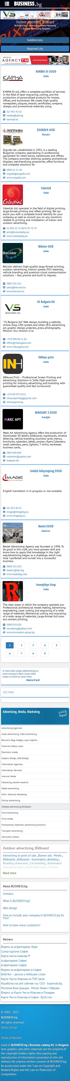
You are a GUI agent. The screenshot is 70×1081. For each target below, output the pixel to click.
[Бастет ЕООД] (13, 533)
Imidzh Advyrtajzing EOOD (46, 471)
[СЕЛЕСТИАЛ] (13, 195)
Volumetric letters (10, 836)
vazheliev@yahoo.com (18, 456)
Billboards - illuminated (31, 859)
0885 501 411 (13, 283)
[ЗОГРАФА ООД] (13, 137)
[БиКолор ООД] (13, 253)
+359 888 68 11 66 (16, 339)
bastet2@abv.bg (15, 570)
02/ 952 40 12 (14, 508)
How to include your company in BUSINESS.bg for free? (33, 916)
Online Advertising (11, 800)
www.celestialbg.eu (17, 236)
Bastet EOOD (45, 526)
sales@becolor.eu (16, 287)
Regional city (35, 48)
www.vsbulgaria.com (17, 346)
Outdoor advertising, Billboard (16, 806)
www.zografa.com (16, 177)
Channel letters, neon (12, 746)
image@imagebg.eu (17, 512)
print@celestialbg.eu (17, 232)
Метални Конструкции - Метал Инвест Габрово (30, 988)
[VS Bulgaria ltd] (13, 309)
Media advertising (10, 788)
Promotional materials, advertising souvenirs (24, 824)
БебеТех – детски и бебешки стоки (23, 974)
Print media (7, 818)
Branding (53, 859)
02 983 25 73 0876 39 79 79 (21, 228)
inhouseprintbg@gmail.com (21, 398)
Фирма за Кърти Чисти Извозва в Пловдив (27, 992)
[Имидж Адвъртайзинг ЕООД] (13, 478)
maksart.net (12, 460)
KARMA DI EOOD (46, 71)
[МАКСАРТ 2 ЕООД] (13, 420)
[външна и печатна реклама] (35, 60)
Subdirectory (35, 40)
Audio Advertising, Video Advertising (19, 734)
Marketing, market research (15, 782)
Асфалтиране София (13, 960)
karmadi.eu (12, 119)
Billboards (9, 859)
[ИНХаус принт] (13, 364)
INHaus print (46, 357)
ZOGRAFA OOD (46, 130)
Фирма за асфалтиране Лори (19, 947)
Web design (10, 908)
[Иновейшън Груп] (13, 592)
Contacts (8, 893)
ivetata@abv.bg (14, 115)
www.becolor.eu (15, 291)
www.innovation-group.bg (20, 632)
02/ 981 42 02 (14, 111)
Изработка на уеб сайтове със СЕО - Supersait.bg (31, 983)
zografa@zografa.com (18, 173)
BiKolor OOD (45, 246)
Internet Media (9, 776)
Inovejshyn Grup (46, 584)
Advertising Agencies (12, 728)
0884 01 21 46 (14, 170)
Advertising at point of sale (19, 855)
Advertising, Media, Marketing (21, 712)
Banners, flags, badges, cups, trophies (19, 740)
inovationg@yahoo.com (19, 628)
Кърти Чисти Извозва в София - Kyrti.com (26, 997)
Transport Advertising (12, 830)
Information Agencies (12, 764)
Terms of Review (11, 1038)
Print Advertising (10, 812)
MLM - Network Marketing (14, 794)
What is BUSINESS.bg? (16, 901)
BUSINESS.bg (9, 1017)
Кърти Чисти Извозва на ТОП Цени (23, 979)
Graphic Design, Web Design (15, 758)
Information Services (12, 770)
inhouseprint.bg (14, 402)
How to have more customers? (21, 925)
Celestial (46, 188)
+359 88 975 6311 (16, 394)
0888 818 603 (13, 624)
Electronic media (10, 752)
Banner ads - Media (49, 855)
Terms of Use (9, 1027)
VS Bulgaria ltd (46, 302)
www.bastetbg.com (16, 574)
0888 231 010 (13, 566)
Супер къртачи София (14, 951)
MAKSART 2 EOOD (46, 412)
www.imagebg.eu (15, 515)
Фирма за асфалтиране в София (21, 970)
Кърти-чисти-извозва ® (15, 956)
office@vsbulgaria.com (18, 343)
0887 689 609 (13, 452)
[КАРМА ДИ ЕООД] (13, 79)
